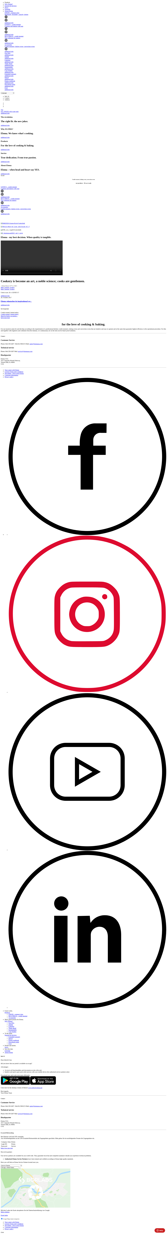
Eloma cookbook (14, 1040)
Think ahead (12, 1028)
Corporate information (11, 375)
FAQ (10, 1044)
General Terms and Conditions (14, 372)
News (6, 1047)
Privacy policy (9, 377)
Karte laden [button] (4, 1215)
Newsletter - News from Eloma (14, 373)
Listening (11, 1026)
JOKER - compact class (16, 1014)
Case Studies (12, 1031)
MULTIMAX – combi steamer (18, 1016)
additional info (5, 125)
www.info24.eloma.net (35, 1088)
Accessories (12, 1018)
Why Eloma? (9, 1021)
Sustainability (13, 1030)
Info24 (11, 1038)
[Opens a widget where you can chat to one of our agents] (159, 1230)
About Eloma (9, 1052)
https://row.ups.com (7, 1148)
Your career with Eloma (12, 370)
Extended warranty (14, 1037)
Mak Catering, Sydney (8, 287)
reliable (11, 1025)
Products (7, 1012)
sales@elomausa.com (36, 344)
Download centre (14, 1042)
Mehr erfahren (5, 1212)
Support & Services (11, 1035)
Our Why (11, 1023)
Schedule (7, 1051)
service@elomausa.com (25, 351)
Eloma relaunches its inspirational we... (16, 301)
